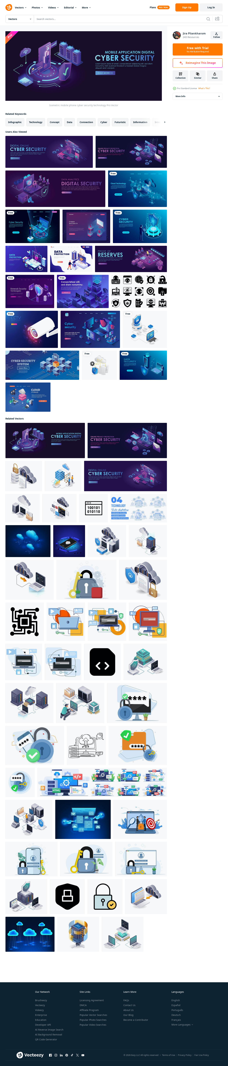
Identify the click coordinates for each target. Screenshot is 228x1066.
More (85, 7)
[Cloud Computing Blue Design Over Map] (137, 188)
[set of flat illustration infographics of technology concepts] (139, 508)
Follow (216, 37)
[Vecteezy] (8, 7)
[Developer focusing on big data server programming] (80, 703)
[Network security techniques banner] (29, 291)
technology (35, 122)
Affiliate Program (89, 1010)
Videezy (39, 1010)
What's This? (204, 88)
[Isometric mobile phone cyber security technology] (45, 440)
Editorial (69, 7)
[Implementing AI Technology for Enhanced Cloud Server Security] (29, 703)
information (140, 122)
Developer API (43, 1024)
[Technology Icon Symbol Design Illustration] (24, 621)
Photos (36, 7)
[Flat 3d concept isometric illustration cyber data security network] (99, 365)
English (175, 1000)
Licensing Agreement (92, 1000)
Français (176, 1019)
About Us (128, 1010)
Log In (211, 7)
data (69, 122)
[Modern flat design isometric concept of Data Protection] (71, 259)
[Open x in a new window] (77, 1055)
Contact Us (129, 1005)
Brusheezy (41, 1000)
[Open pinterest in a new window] (66, 1055)
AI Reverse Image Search (49, 1029)
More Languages (181, 1024)
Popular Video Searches (93, 1024)
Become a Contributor (135, 1019)
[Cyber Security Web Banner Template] (86, 226)
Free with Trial (198, 49)
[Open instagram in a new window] (56, 1055)
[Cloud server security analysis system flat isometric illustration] (26, 896)
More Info (180, 96)
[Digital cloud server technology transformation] (83, 291)
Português (177, 1010)
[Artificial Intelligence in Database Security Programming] (145, 661)
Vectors (19, 7)
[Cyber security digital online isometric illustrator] (49, 152)
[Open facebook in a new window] (50, 1055)
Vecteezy (40, 1005)
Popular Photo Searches (93, 1019)
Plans (153, 7)
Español (175, 1005)
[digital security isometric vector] (55, 188)
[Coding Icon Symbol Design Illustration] (102, 661)
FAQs (126, 1000)
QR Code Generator (46, 1039)
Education (40, 1019)
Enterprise (41, 1015)
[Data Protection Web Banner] (26, 259)
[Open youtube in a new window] (83, 1055)
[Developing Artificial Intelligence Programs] (122, 934)
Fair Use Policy (201, 1055)
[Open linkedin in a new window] (61, 1055)
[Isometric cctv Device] (31, 329)
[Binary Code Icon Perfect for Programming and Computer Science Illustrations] (93, 508)
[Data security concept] (143, 365)
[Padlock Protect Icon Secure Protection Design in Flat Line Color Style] (105, 896)
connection (86, 122)
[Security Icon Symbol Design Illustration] (67, 896)
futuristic (120, 122)
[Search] (208, 19)
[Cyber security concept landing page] (140, 226)
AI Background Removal (48, 1034)
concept (54, 122)
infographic (15, 122)
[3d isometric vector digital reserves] (131, 259)
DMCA (83, 1005)
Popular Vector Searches (93, 1015)
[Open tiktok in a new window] (72, 1055)
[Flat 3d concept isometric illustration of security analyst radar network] (145, 329)
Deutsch (176, 1015)
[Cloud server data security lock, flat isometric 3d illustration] (143, 580)
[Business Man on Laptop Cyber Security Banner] (32, 226)
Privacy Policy (185, 1055)
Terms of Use (168, 1055)
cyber (103, 122)
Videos (52, 7)
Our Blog (128, 1015)
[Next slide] (161, 122)
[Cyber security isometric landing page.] (131, 152)
